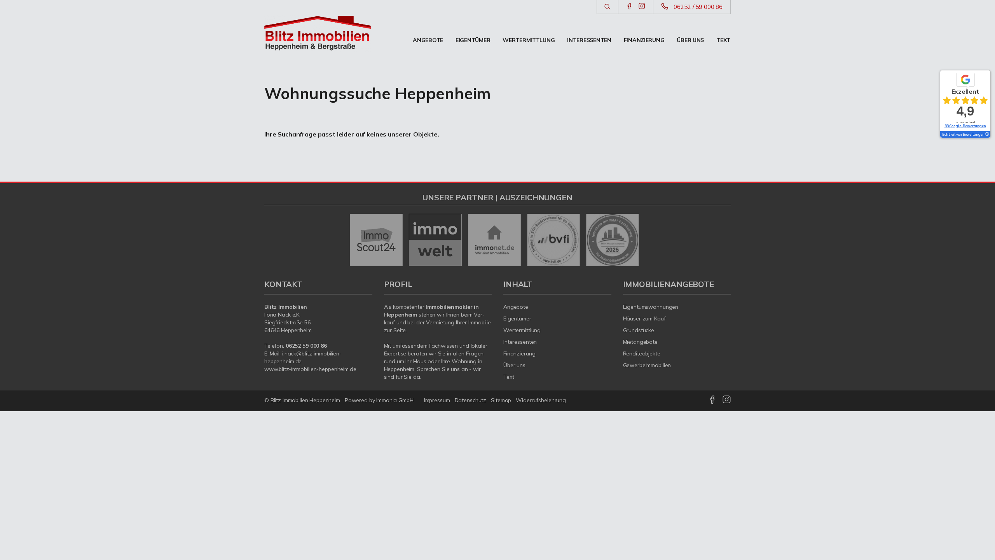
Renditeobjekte (641, 353)
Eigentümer (473, 40)
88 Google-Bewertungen (965, 126)
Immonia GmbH (395, 400)
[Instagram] (642, 6)
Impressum (437, 400)
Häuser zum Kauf (644, 318)
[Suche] (607, 7)
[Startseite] (318, 33)
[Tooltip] (987, 134)
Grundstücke (639, 330)
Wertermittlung (529, 40)
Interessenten (589, 40)
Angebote (428, 40)
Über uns (690, 40)
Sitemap (501, 400)
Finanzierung (644, 40)
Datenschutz (471, 400)
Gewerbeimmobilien (647, 365)
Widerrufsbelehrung (541, 400)
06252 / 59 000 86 (698, 6)
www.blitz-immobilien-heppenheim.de (310, 369)
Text (723, 40)
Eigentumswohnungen (651, 306)
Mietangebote (640, 341)
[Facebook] (629, 6)
